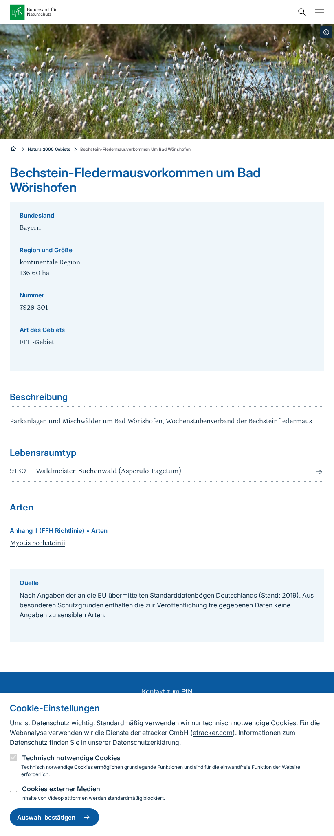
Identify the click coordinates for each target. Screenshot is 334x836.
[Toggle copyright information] (326, 32)
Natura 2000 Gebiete (49, 149)
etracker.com (213, 732)
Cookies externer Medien (61, 789)
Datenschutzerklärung (145, 742)
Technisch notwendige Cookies (71, 758)
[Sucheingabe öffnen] (300, 12)
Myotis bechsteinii (37, 543)
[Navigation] (317, 12)
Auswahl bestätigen (46, 817)
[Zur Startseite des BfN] (151, 12)
